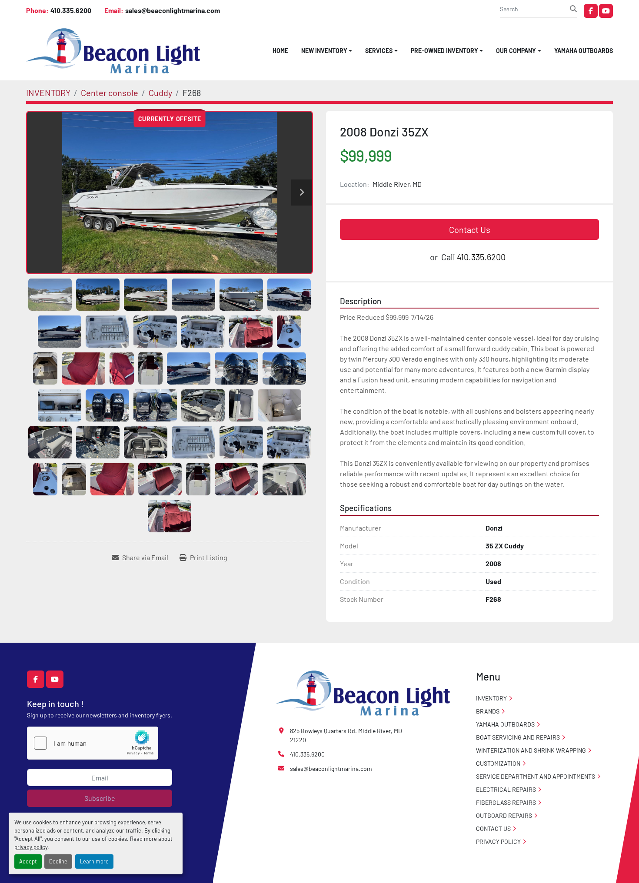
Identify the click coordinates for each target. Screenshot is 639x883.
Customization (498, 763)
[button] (327, 50)
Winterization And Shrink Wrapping (531, 750)
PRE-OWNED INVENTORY (444, 50)
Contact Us (469, 229)
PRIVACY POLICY (498, 841)
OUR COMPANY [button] (516, 50)
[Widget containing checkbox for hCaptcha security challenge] (92, 743)
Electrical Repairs (506, 789)
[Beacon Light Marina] (363, 692)
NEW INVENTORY (324, 50)
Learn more (94, 861)
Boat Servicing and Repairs (518, 737)
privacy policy (30, 846)
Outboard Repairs (504, 815)
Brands (487, 711)
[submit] (573, 8)
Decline (58, 861)
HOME (280, 50)
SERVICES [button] (379, 50)
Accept (28, 861)
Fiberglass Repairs (506, 802)
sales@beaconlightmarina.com (172, 10)
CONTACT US (493, 828)
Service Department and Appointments (535, 776)
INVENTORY (491, 698)
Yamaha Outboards (583, 50)
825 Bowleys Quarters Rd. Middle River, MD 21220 (346, 735)
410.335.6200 (70, 10)
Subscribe (99, 798)
